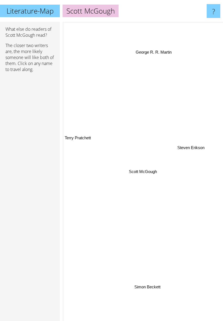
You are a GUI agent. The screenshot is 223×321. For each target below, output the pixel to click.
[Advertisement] (30, 159)
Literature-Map (30, 11)
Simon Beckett (147, 286)
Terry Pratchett (78, 138)
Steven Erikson (191, 148)
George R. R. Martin (154, 52)
